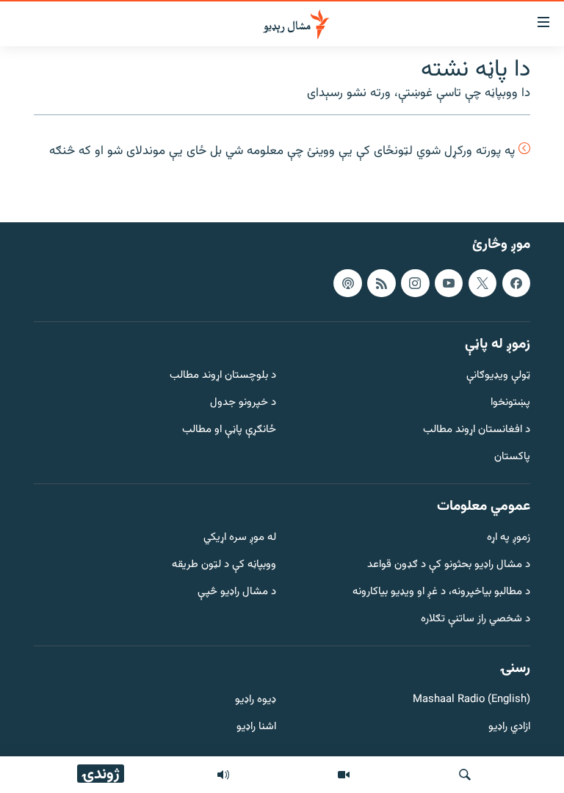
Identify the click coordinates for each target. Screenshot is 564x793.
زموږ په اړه (508, 539)
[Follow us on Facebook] (516, 283)
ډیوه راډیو (255, 701)
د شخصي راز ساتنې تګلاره (475, 619)
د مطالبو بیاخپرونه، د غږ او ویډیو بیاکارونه (441, 592)
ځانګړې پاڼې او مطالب (229, 430)
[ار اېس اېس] (381, 283)
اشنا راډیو (256, 727)
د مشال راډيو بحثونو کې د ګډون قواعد (448, 565)
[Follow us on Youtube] (449, 283)
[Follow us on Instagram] (415, 283)
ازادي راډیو (509, 727)
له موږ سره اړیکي (239, 539)
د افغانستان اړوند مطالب (476, 430)
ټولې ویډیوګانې (498, 376)
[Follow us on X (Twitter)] (482, 283)
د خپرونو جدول (243, 403)
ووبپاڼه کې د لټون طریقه (224, 565)
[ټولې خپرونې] (223, 774)
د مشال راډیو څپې (237, 592)
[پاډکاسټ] (347, 283)
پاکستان (512, 457)
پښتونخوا (510, 403)
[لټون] (465, 774)
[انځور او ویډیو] (344, 774)
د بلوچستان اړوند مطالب (223, 376)
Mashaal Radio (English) (471, 701)
